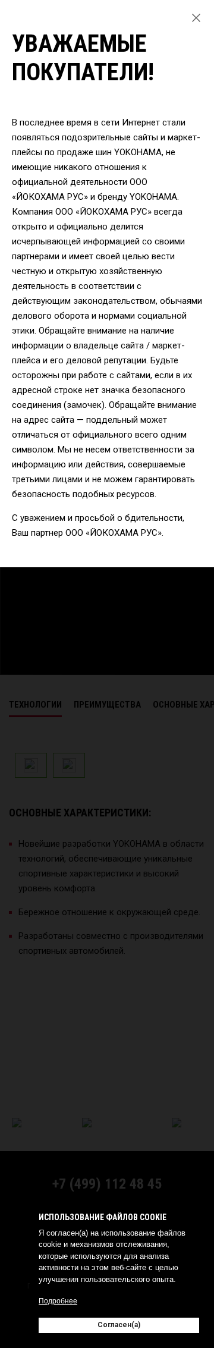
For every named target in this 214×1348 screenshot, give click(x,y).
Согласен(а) (118, 1325)
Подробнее (58, 1301)
